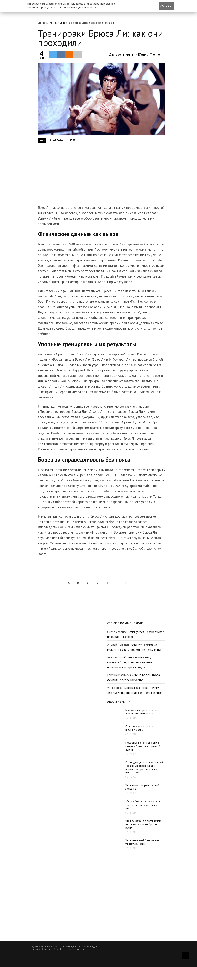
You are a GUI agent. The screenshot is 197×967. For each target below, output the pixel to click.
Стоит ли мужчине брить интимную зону (139, 728)
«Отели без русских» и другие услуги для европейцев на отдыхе (143, 805)
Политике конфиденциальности (77, 7)
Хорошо (166, 5)
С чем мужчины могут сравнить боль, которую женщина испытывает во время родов (130, 662)
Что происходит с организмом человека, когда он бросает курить (143, 824)
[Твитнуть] (53, 54)
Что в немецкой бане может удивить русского (142, 842)
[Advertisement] (98, 176)
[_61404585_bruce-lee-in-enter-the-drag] (101, 99)
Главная (53, 22)
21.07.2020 (56, 140)
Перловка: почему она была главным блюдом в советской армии (142, 746)
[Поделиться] (61, 54)
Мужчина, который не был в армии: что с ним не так (141, 711)
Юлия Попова (151, 55)
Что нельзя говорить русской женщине (142, 786)
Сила (62, 22)
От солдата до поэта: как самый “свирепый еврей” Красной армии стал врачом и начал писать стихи (144, 767)
